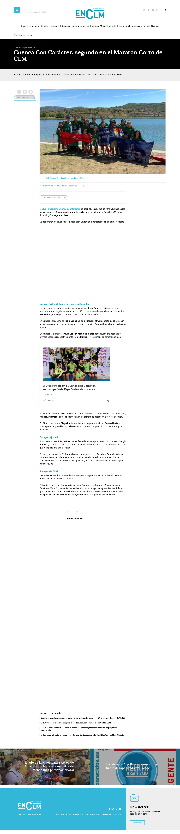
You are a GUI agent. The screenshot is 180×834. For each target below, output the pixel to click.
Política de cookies (92, 814)
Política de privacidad (74, 814)
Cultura (75, 26)
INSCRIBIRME (137, 823)
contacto (117, 814)
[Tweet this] (25, 92)
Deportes (84, 26)
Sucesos (94, 26)
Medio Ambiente (108, 26)
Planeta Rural (123, 26)
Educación (65, 26)
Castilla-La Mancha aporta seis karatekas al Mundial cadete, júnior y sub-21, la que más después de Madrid (83, 718)
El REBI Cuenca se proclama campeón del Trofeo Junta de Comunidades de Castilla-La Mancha (78, 723)
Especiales (136, 26)
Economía (54, 26)
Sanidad (44, 26)
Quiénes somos (106, 814)
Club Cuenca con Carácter (54, 198)
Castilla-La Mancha (30, 26)
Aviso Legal (60, 814)
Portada (17, 35)
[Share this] (19, 92)
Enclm (64, 186)
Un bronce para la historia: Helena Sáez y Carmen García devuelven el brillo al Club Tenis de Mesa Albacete (82, 735)
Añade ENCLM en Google (25, 97)
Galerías (155, 26)
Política (146, 26)
